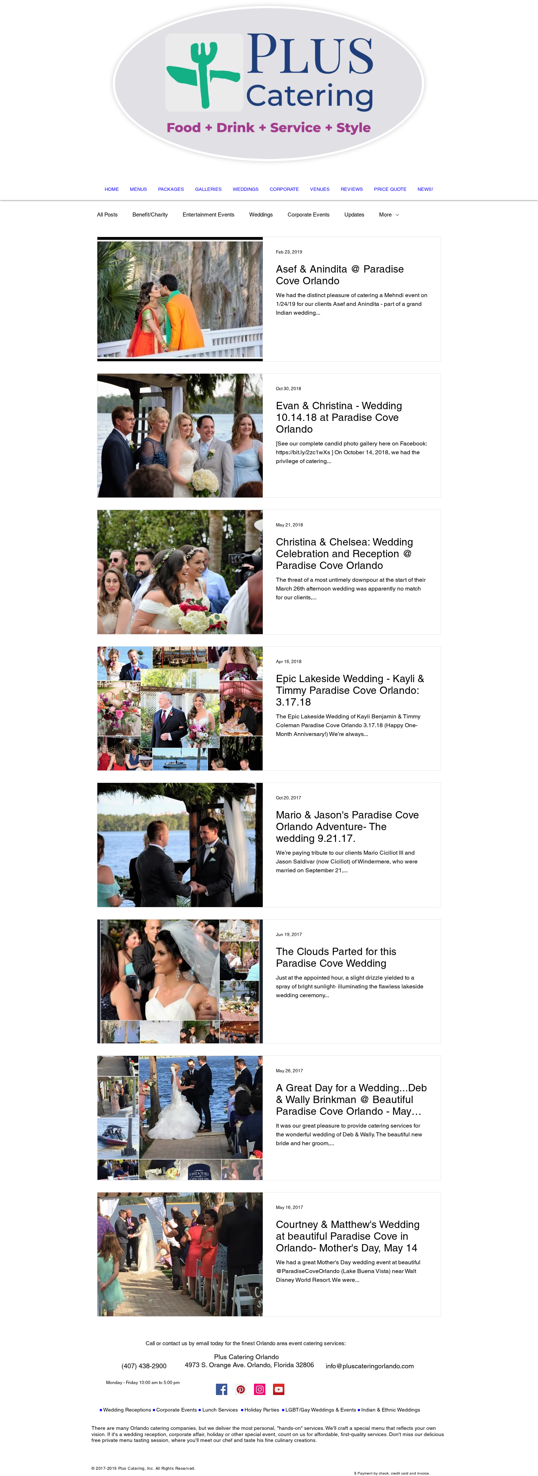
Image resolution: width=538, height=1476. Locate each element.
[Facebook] (221, 1389)
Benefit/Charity (150, 214)
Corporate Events (309, 214)
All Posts (107, 214)
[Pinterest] (240, 1389)
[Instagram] (259, 1389)
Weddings (261, 214)
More (385, 214)
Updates (354, 214)
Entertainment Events (209, 214)
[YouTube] (278, 1389)
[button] (138, 189)
